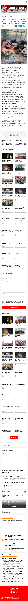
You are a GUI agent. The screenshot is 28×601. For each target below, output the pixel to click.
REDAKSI (19, 597)
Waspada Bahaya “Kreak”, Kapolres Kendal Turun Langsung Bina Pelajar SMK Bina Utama (7, 184)
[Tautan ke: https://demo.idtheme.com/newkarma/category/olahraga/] (25, 517)
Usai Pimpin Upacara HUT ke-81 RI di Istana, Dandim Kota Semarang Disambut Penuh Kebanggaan (7, 207)
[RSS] (17, 135)
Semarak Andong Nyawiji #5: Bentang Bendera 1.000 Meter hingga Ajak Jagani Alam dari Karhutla (20, 196)
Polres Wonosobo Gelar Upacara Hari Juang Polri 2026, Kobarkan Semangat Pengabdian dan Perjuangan (7, 231)
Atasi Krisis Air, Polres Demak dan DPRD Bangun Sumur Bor (7, 242)
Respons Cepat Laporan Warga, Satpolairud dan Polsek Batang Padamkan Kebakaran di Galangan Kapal (6, 172)
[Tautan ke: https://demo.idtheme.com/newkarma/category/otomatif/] (25, 450)
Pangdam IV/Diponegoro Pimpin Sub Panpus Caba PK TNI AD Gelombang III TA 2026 (19, 172)
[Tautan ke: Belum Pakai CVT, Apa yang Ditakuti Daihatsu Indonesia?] (5, 477)
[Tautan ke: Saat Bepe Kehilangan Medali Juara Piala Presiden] (14, 526)
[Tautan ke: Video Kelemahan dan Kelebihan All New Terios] (14, 461)
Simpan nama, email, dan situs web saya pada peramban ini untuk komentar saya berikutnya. (13, 302)
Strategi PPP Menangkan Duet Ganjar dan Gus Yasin (13, 502)
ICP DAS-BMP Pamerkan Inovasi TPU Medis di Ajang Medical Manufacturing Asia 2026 (14, 572)
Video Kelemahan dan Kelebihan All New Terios (12, 471)
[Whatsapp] (24, 26)
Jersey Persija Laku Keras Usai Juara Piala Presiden (14, 540)
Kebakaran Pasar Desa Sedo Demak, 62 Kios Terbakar (7, 161)
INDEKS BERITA (16, 598)
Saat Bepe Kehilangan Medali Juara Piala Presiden (14, 536)
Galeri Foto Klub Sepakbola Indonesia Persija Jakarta (14, 549)
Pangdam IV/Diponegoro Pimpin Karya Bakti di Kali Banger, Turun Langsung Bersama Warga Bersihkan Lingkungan (20, 242)
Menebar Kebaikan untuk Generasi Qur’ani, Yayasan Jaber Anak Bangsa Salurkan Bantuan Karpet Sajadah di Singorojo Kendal (7, 196)
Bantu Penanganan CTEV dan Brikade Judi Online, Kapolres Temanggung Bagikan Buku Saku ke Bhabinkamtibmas (20, 184)
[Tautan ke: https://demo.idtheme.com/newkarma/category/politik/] (25, 492)
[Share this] (16, 26)
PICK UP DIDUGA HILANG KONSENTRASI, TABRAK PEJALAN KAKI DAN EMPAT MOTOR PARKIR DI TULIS (7, 254)
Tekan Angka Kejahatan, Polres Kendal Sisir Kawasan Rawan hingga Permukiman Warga (20, 231)
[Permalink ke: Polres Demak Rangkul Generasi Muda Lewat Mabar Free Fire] (7, 214)
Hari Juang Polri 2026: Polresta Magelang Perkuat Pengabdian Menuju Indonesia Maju (20, 254)
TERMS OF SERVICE (5, 598)
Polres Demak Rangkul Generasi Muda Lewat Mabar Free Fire (7, 219)
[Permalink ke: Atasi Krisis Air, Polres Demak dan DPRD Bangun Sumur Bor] (7, 237)
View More (14, 437)
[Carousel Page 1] (13, 506)
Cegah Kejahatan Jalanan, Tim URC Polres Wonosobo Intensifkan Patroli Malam (7, 266)
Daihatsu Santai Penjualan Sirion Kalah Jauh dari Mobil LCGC (17, 483)
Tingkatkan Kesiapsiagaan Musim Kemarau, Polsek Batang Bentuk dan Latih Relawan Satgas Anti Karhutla (20, 161)
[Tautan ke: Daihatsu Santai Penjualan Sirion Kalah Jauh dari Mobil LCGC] (5, 484)
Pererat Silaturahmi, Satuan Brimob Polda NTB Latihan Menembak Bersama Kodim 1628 (20, 142)
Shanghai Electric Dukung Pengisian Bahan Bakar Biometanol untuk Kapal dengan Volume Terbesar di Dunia (12, 562)
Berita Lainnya (6, 581)
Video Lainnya (13, 581)
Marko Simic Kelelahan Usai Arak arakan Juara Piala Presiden (15, 544)
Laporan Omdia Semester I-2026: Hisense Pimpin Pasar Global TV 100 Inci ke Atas (13, 567)
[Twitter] (14, 135)
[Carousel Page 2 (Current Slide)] (15, 506)
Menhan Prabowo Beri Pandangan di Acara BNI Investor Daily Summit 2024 (7, 141)
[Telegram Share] (21, 26)
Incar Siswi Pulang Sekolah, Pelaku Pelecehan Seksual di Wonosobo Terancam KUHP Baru (20, 207)
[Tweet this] (19, 26)
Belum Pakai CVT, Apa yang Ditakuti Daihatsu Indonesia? (17, 477)
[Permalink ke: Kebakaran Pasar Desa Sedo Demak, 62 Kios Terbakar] (7, 155)
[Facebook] (11, 135)
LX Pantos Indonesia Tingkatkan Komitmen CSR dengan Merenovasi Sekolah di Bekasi (13, 577)
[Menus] (2, 2)
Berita (3, 26)
